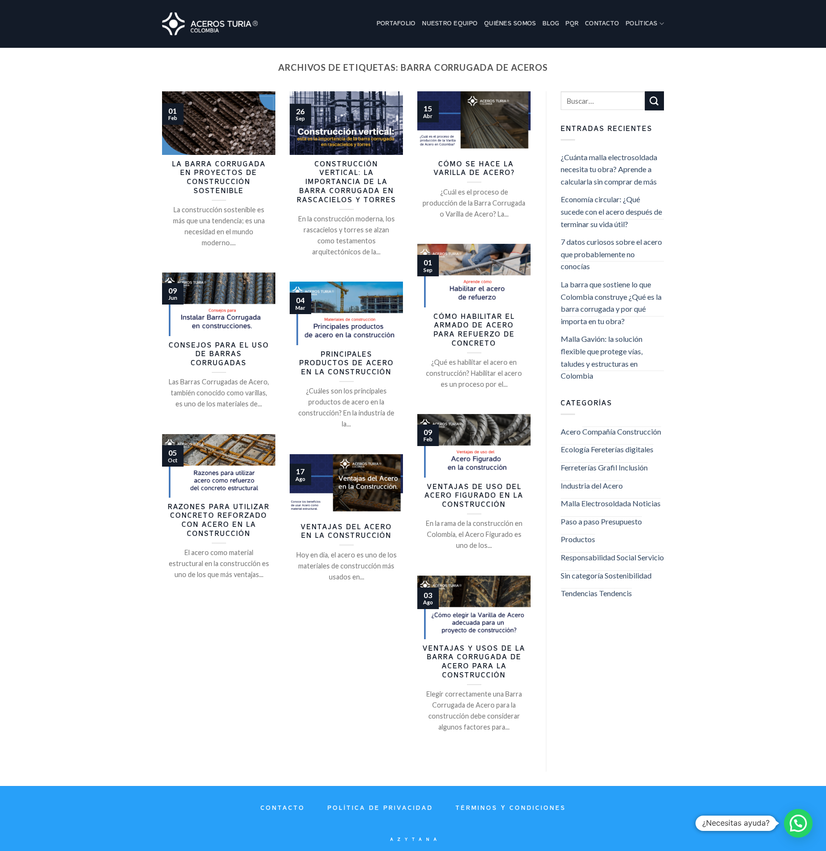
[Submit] (654, 100)
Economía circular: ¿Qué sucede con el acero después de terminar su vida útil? (611, 211)
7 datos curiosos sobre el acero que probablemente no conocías (611, 254)
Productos (578, 539)
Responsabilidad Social (598, 557)
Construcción (639, 431)
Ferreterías (579, 467)
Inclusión (633, 467)
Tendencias (579, 593)
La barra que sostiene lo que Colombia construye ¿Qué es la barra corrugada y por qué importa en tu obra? (611, 303)
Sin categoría (582, 575)
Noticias (646, 503)
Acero (571, 431)
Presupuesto (621, 521)
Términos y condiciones (511, 808)
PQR (571, 23)
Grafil (607, 467)
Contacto (602, 23)
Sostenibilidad (628, 575)
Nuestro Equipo (450, 23)
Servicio (651, 557)
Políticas (641, 23)
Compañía (599, 431)
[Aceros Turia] (210, 24)
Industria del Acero (592, 485)
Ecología (575, 449)
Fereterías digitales (622, 449)
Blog (551, 23)
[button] (798, 823)
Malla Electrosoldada (596, 503)
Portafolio (396, 23)
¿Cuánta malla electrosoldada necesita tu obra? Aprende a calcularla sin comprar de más (609, 169)
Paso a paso (580, 521)
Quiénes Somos (510, 23)
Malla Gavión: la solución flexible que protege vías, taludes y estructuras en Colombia (601, 357)
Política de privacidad (380, 808)
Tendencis (615, 593)
